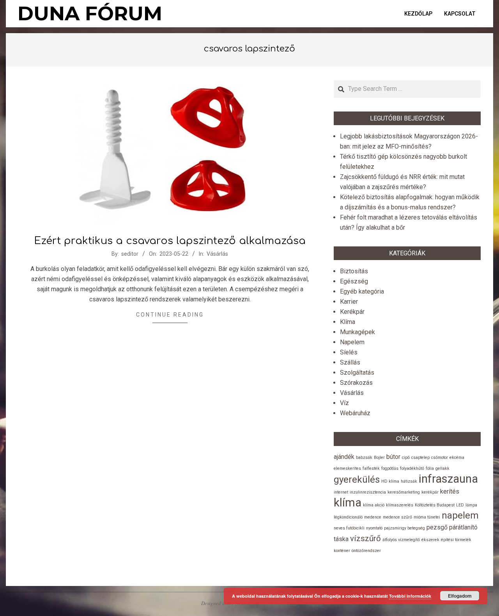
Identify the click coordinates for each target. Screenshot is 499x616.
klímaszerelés (399, 505)
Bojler (379, 457)
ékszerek (430, 539)
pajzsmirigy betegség (404, 528)
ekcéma (456, 457)
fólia (430, 468)
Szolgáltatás (357, 372)
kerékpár (430, 492)
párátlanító (463, 527)
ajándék (344, 456)
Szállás (350, 362)
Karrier (349, 301)
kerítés (449, 491)
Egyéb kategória (362, 291)
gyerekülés (357, 479)
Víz (344, 403)
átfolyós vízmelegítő (401, 539)
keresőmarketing (404, 492)
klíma (347, 502)
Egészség (354, 281)
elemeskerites (347, 468)
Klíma (347, 322)
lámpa (471, 505)
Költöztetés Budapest (435, 505)
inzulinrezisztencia (368, 492)
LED (460, 505)
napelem (460, 515)
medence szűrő (397, 517)
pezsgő (437, 527)
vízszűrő (365, 538)
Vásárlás (217, 254)
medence (372, 517)
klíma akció (373, 505)
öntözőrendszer (366, 550)
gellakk (442, 468)
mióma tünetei (427, 517)
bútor (393, 456)
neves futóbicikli (349, 528)
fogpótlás (389, 468)
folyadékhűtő (412, 468)
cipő (406, 457)
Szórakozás (356, 382)
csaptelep (420, 457)
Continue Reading (170, 315)
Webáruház (355, 413)
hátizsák (409, 481)
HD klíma (390, 481)
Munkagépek (357, 332)
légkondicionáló (348, 517)
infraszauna (448, 478)
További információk (410, 596)
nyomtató (374, 528)
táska (341, 539)
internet (341, 492)
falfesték (371, 468)
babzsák (364, 457)
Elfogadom (460, 595)
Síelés (348, 352)
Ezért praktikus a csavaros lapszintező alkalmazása (170, 240)
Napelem (352, 342)
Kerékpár (352, 311)
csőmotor (439, 457)
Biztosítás (354, 271)
